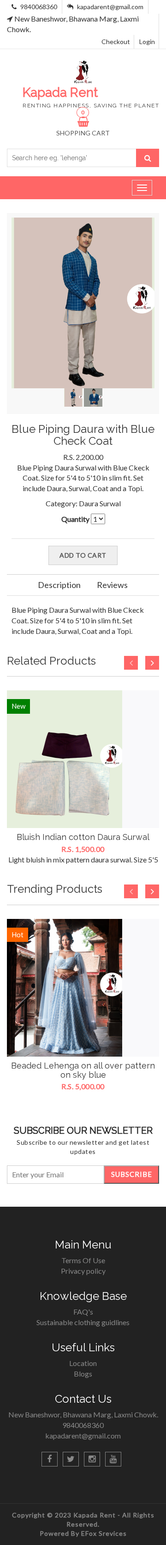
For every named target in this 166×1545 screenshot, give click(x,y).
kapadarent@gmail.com (110, 7)
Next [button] (152, 663)
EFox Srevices (104, 1533)
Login (147, 41)
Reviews (112, 585)
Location (83, 1363)
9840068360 (38, 7)
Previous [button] (131, 663)
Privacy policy (83, 1270)
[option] (83, 777)
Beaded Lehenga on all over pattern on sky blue (83, 1070)
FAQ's (83, 1311)
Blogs (83, 1373)
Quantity (75, 519)
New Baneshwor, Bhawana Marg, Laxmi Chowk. (83, 1414)
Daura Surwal (100, 503)
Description (59, 585)
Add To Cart (83, 555)
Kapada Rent (95, 1515)
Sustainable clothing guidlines (83, 1322)
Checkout (115, 41)
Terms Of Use (83, 1260)
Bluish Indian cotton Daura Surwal (83, 837)
